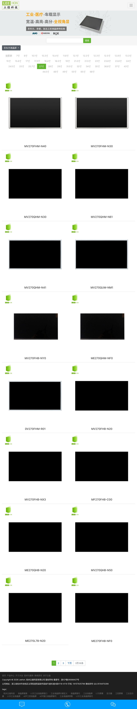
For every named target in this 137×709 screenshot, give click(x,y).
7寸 (18, 55)
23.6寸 (107, 61)
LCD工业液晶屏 (13, 696)
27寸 (41, 66)
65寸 (83, 71)
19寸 (67, 61)
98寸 (92, 71)
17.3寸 (37, 61)
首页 (4, 675)
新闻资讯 (38, 675)
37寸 (117, 66)
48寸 (55, 71)
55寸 (74, 71)
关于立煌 (47, 675)
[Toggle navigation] (131, 5)
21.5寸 (88, 61)
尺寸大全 (19, 675)
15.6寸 (18, 61)
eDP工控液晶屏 (30, 696)
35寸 (97, 66)
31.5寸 (69, 66)
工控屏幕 (119, 693)
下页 (69, 663)
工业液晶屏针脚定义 (58, 693)
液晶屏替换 (22, 693)
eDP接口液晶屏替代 (47, 696)
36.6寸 (107, 66)
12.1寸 (76, 55)
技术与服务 (28, 675)
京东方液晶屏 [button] (10, 48)
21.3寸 (77, 61)
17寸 (28, 61)
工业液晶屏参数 (66, 696)
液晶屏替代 (75, 693)
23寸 (97, 61)
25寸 (21, 66)
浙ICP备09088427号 (70, 679)
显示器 (109, 693)
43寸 (126, 66)
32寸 (79, 66)
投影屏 (9, 55)
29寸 (59, 66)
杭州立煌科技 (9, 693)
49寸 (64, 71)
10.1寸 (34, 55)
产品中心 (10, 675)
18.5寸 (58, 61)
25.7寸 (31, 66)
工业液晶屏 (88, 693)
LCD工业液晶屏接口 (38, 693)
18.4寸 (47, 61)
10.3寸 (45, 55)
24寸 (128, 61)
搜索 (87, 40)
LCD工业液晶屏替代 (84, 696)
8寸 (25, 55)
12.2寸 (86, 55)
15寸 (8, 61)
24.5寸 (11, 66)
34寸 (88, 66)
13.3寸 (128, 55)
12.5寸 (107, 55)
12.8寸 (118, 55)
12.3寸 (97, 55)
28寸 (50, 66)
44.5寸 (46, 71)
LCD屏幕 (99, 693)
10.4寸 (55, 55)
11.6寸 (66, 55)
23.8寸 (118, 61)
